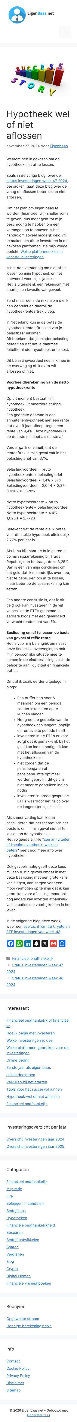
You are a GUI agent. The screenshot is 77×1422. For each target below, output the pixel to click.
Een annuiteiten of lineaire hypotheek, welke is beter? (38, 844)
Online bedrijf (18, 1060)
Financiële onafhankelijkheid (30, 1225)
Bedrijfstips (16, 1211)
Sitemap (13, 1390)
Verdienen (15, 1254)
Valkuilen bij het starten (26, 1082)
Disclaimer (15, 1383)
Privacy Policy (18, 1376)
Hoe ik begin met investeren (30, 1033)
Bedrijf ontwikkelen (22, 1240)
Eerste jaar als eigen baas (28, 1067)
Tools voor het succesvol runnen (34, 1089)
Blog (10, 1261)
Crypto (12, 1269)
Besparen (14, 1232)
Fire (9, 1196)
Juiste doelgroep (20, 1075)
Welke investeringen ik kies (29, 1040)
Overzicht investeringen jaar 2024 (35, 1139)
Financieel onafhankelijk (32, 958)
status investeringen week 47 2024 (36, 181)
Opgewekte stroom (22, 1319)
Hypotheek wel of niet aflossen (33, 1096)
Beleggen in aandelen (25, 1203)
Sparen (12, 1247)
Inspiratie (14, 1189)
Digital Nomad (18, 1276)
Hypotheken (16, 1218)
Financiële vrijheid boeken (28, 1283)
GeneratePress (38, 1415)
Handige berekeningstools (29, 1326)
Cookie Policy (17, 1368)
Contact (13, 1361)
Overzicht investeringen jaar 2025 (35, 1146)
